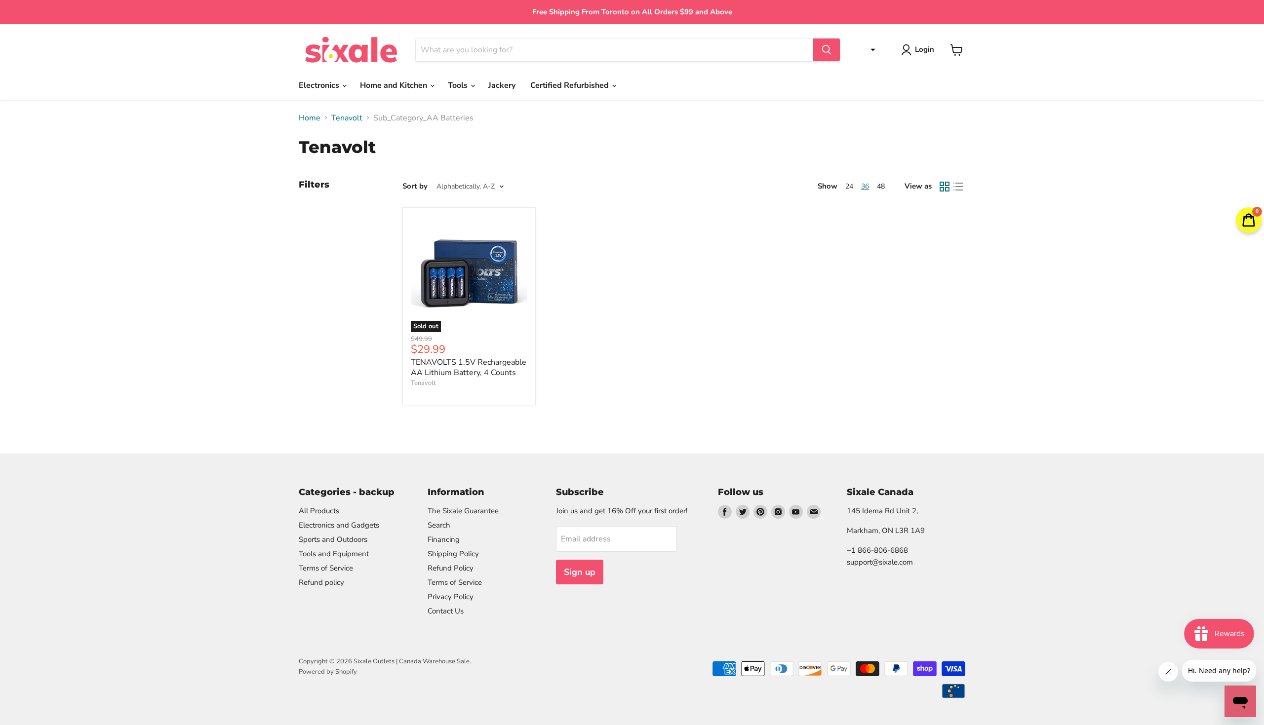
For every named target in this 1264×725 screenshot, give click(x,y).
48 (881, 186)
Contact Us (446, 611)
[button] (870, 50)
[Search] (826, 49)
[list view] (958, 186)
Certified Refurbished (570, 85)
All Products (319, 511)
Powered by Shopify (328, 671)
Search (439, 525)
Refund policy (321, 582)
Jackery (501, 85)
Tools (459, 85)
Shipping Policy (453, 554)
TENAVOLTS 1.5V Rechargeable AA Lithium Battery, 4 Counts (468, 367)
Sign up (579, 572)
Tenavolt (346, 118)
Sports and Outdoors (333, 539)
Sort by (415, 186)
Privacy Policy (451, 597)
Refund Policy (451, 568)
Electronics (320, 85)
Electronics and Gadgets (339, 525)
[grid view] (944, 186)
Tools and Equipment (334, 554)
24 (849, 186)
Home (309, 118)
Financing (444, 539)
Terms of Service (326, 568)
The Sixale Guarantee (463, 511)
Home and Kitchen (394, 85)
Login (924, 49)
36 (865, 186)
